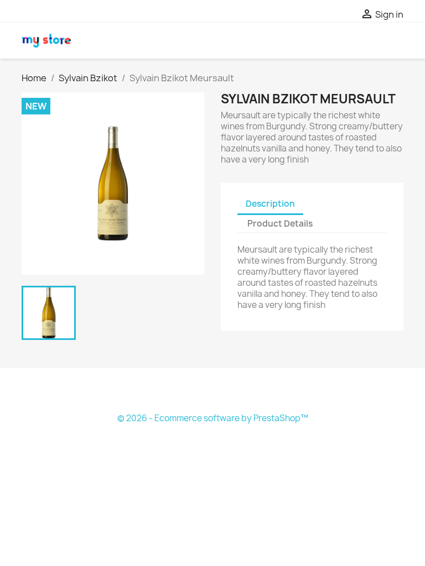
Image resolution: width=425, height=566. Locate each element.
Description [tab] (270, 203)
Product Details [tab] (280, 223)
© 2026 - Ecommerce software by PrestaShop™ (212, 418)
